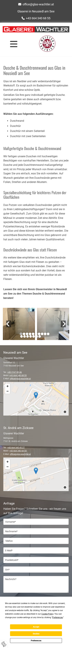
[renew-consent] (4, 644)
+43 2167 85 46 (14, 372)
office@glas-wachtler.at (38, 4)
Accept (36, 627)
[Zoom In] (7, 386)
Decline (36, 634)
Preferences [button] (57, 617)
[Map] (36, 399)
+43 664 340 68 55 (38, 18)
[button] (14, 44)
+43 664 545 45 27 (16, 447)
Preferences (36, 640)
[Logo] (36, 29)
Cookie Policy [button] (47, 614)
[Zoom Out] (7, 391)
